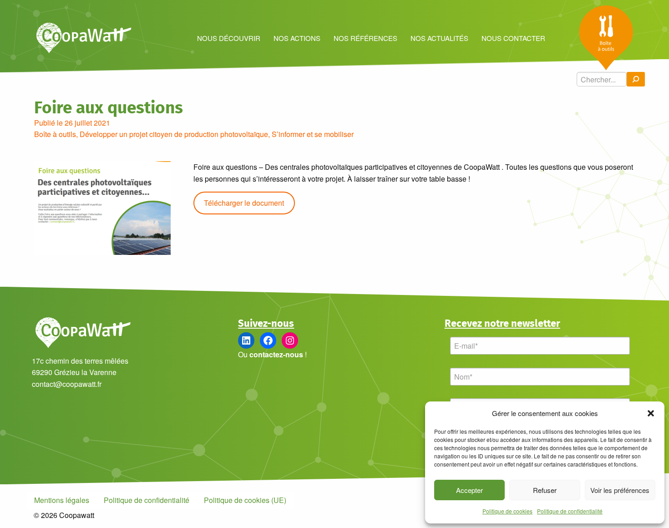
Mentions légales (61, 500)
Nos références (365, 38)
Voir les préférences (619, 490)
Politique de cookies (507, 511)
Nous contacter (513, 38)
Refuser (545, 490)
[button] (650, 413)
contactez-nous (276, 354)
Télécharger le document (244, 203)
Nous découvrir (228, 38)
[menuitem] (228, 37)
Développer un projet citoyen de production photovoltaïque (174, 134)
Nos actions (297, 38)
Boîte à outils (55, 134)
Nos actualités (439, 38)
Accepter (469, 490)
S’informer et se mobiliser (313, 134)
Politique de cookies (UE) (245, 500)
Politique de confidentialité (570, 511)
